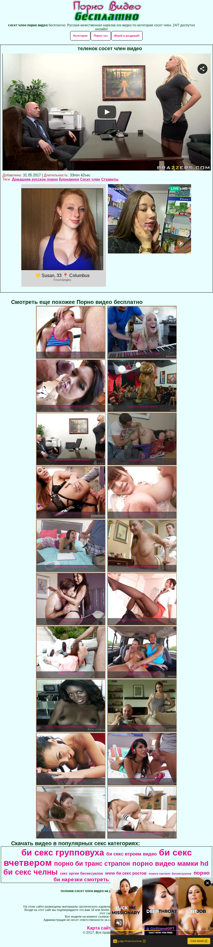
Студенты (109, 179)
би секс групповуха (62, 852)
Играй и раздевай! (127, 35)
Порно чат (101, 35)
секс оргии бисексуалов (81, 873)
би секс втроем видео (131, 854)
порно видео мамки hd (170, 863)
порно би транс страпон (92, 863)
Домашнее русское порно (35, 179)
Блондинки (69, 179)
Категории (80, 35)
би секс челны (30, 872)
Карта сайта (100, 928)
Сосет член (90, 179)
